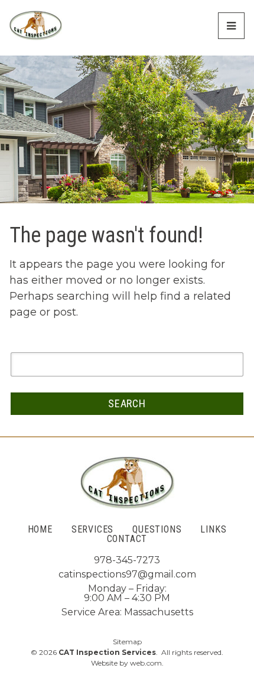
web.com (146, 662)
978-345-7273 (127, 560)
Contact (127, 539)
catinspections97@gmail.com (127, 574)
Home (40, 529)
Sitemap (127, 641)
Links (213, 529)
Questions (156, 529)
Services (92, 529)
